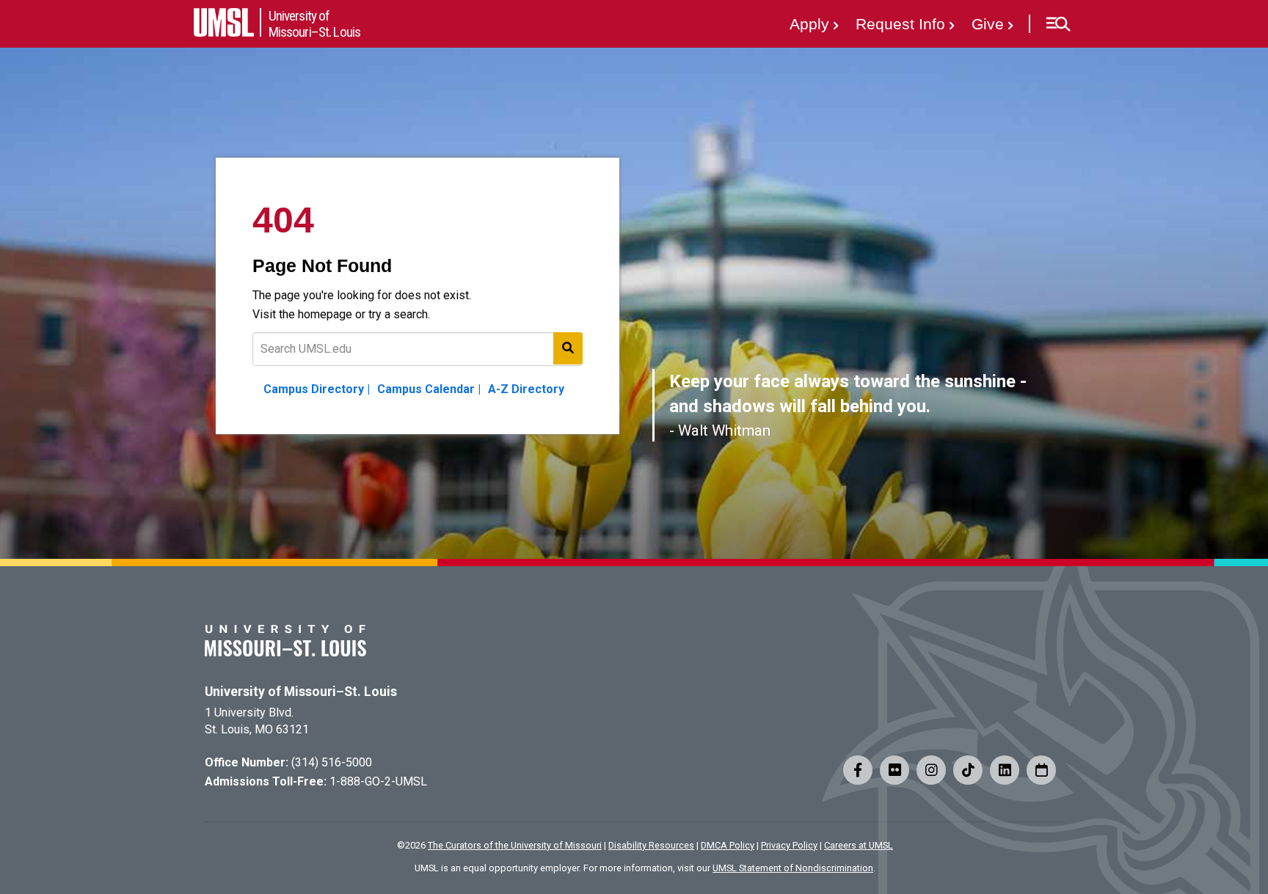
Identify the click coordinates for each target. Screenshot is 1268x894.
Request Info (900, 23)
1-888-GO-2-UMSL (378, 781)
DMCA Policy (727, 845)
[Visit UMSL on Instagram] (931, 770)
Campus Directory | (316, 389)
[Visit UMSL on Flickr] (894, 770)
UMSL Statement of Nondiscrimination (793, 867)
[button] (1057, 24)
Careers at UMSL (858, 845)
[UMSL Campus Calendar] (1041, 770)
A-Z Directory (526, 389)
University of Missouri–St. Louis (301, 691)
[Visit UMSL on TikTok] (968, 770)
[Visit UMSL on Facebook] (857, 770)
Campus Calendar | (429, 389)
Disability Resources (651, 845)
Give (988, 23)
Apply (809, 23)
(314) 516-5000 (331, 762)
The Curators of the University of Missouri (515, 845)
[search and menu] (568, 348)
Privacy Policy (789, 845)
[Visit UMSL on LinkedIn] (1004, 770)
